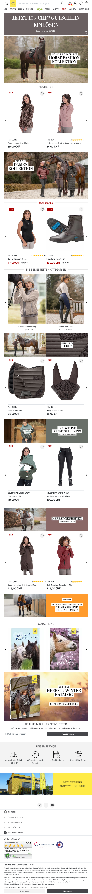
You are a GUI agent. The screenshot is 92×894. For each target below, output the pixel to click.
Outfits (55, 9)
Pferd (21, 9)
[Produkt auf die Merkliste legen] (42, 93)
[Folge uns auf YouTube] (52, 805)
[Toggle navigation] (6, 3)
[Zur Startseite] (13, 3)
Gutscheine (83, 9)
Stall (47, 9)
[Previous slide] (6, 59)
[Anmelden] (75, 2)
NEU (5, 9)
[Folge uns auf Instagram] (39, 805)
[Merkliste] (81, 2)
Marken (72, 9)
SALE (64, 9)
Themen (30, 9)
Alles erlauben (67, 891)
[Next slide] (86, 59)
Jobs (14, 832)
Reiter (13, 9)
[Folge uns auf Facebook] (46, 805)
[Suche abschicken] (63, 3)
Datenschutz (43, 887)
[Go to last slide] (6, 120)
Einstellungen (24, 891)
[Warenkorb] (86, 2)
